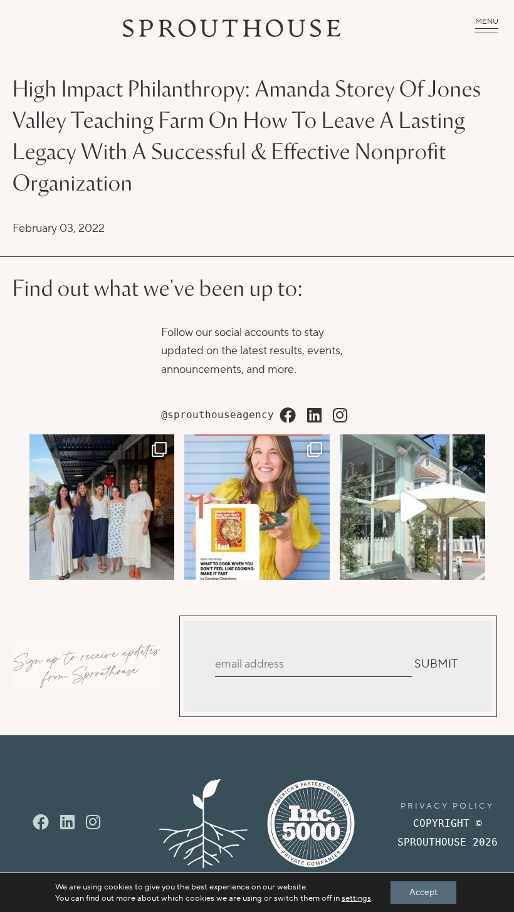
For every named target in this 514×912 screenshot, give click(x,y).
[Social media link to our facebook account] (288, 416)
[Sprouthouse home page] (203, 823)
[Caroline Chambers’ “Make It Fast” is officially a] (257, 507)
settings (356, 898)
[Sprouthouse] (232, 28)
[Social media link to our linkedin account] (314, 416)
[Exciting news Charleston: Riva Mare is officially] (102, 507)
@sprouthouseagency (217, 415)
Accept (423, 892)
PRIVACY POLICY (447, 806)
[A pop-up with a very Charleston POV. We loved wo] (412, 507)
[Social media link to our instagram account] (340, 416)
